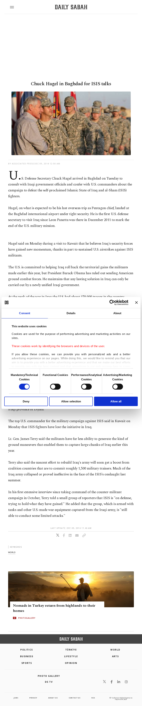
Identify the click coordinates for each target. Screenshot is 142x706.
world (12, 552)
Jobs (16, 698)
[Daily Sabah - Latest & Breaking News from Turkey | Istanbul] (71, 7)
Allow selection (71, 401)
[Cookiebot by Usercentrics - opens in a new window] (112, 302)
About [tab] (117, 313)
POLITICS (26, 649)
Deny (26, 401)
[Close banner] (136, 302)
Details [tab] (71, 313)
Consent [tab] (24, 313)
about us (53, 698)
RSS (93, 698)
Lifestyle (71, 656)
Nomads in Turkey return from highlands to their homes (54, 608)
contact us (74, 698)
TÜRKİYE (71, 649)
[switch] (55, 387)
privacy (33, 698)
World (115, 649)
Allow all (115, 401)
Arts (115, 656)
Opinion (71, 663)
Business (26, 656)
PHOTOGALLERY (26, 618)
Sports (26, 663)
